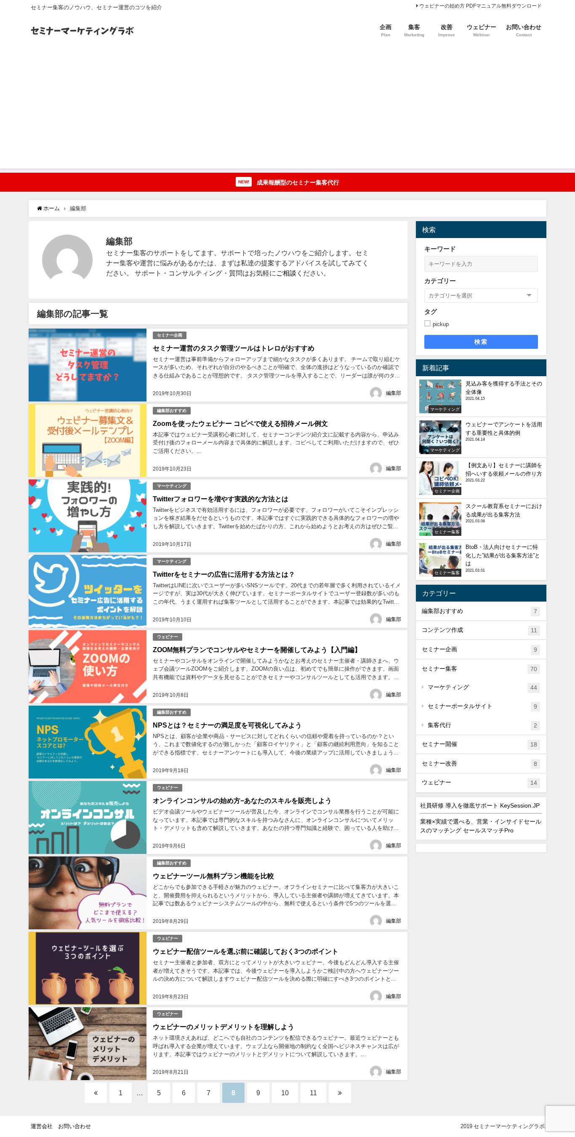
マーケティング (171, 486)
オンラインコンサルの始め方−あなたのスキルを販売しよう (242, 800)
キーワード (440, 249)
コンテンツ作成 (479, 630)
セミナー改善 (479, 763)
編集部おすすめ (171, 410)
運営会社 (42, 1126)
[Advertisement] (287, 110)
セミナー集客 (479, 669)
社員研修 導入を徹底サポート (480, 805)
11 (313, 1092)
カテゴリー (440, 281)
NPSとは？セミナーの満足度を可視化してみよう (227, 725)
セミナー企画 (169, 335)
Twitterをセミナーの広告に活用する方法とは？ (224, 574)
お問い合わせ (74, 1126)
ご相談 (286, 273)
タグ (430, 311)
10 (285, 1092)
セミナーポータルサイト (482, 706)
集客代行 (482, 725)
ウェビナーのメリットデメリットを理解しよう (223, 1026)
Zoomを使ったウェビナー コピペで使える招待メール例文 (240, 423)
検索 (480, 341)
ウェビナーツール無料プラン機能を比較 (213, 875)
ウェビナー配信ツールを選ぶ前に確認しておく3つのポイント (245, 951)
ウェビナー (167, 637)
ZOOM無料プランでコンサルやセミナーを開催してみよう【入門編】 (257, 649)
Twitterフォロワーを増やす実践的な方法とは (220, 498)
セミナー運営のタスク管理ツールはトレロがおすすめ (233, 348)
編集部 (393, 393)
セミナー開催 (479, 744)
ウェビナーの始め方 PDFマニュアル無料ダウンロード (480, 5)
